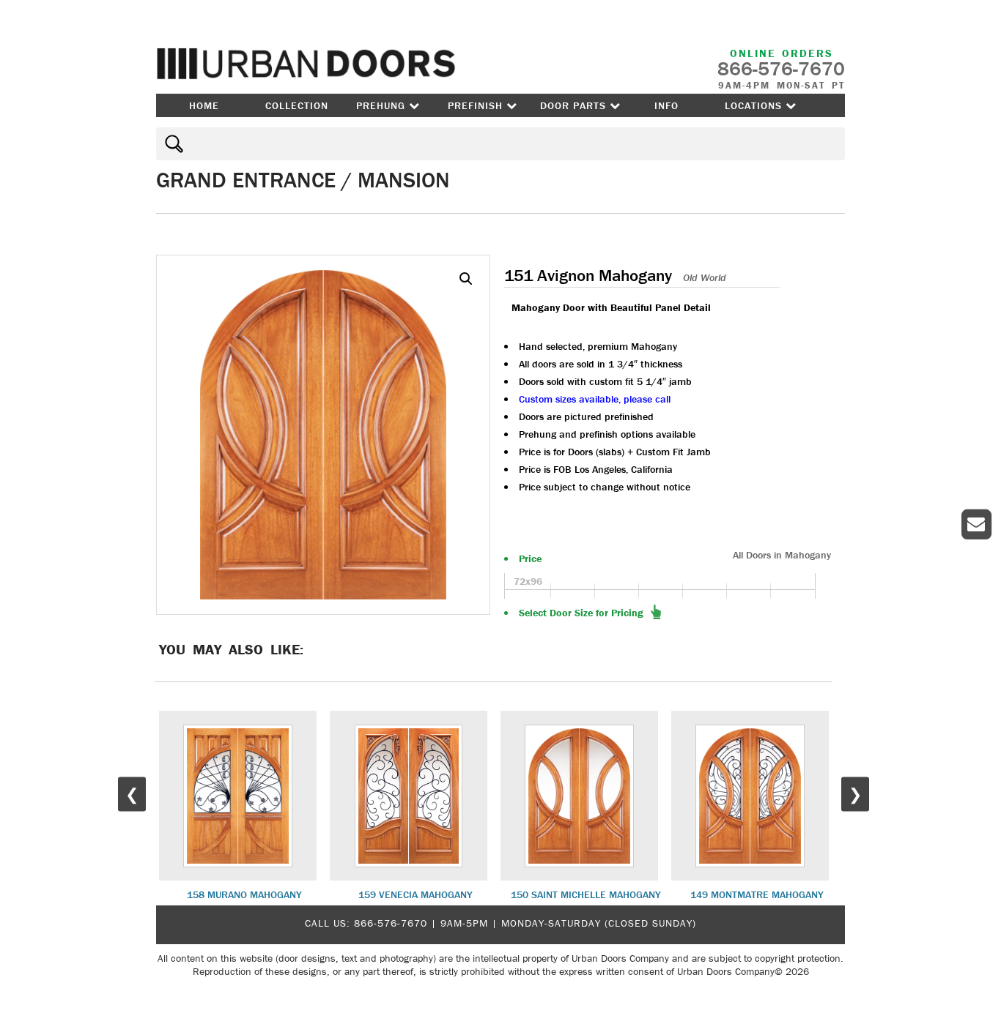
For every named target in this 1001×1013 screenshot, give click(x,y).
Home (204, 105)
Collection (296, 105)
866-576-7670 (390, 923)
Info (666, 105)
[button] (466, 279)
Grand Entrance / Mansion (303, 179)
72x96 (528, 581)
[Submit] (172, 144)
